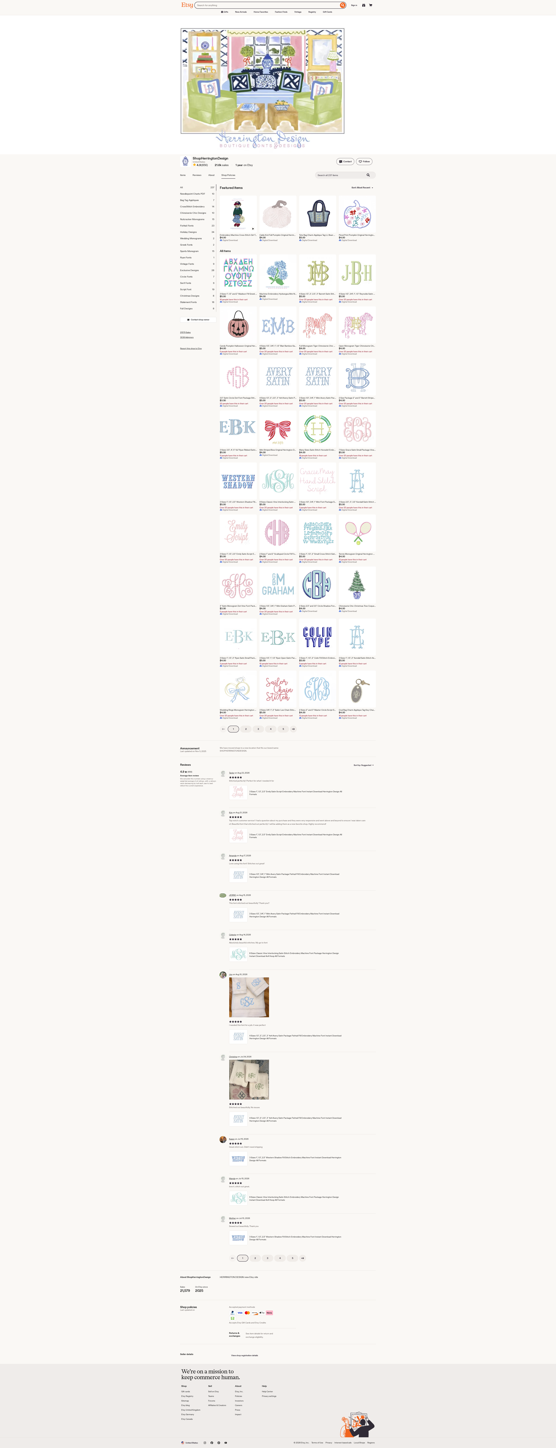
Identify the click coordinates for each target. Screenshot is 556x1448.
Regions (371, 1442)
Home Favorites (261, 12)
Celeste (232, 935)
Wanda (232, 1178)
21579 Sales (185, 332)
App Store (191, 1429)
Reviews (197, 175)
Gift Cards (327, 12)
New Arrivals (241, 12)
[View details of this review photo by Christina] (249, 1080)
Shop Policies (228, 175)
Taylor (231, 773)
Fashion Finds (281, 12)
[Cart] (370, 5)
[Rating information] (194, 165)
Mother (232, 1218)
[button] (345, 161)
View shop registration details (244, 1355)
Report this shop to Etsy (191, 348)
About (211, 175)
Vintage (297, 12)
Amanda (232, 855)
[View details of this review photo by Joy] (249, 997)
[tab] (198, 187)
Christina (233, 1057)
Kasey (232, 1139)
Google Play (213, 1429)
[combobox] (266, 5)
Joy (230, 974)
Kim (231, 812)
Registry (312, 12)
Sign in (354, 5)
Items (183, 175)
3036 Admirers (187, 337)
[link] (223, 729)
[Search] (342, 5)
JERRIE (232, 895)
